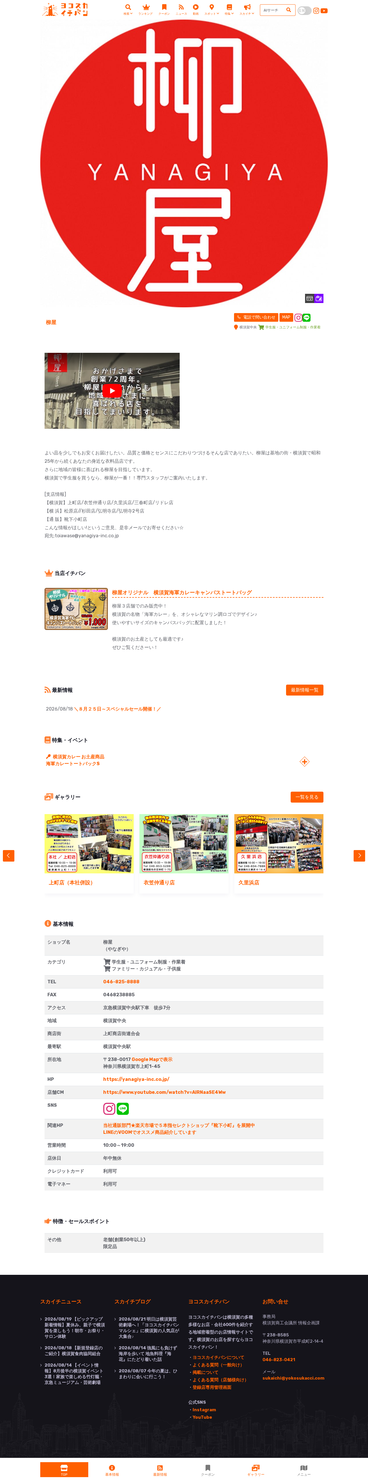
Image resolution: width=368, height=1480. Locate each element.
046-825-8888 (121, 981)
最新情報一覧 (305, 690)
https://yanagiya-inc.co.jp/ (136, 1079)
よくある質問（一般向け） (218, 1364)
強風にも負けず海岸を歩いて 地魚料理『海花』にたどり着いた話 (148, 1353)
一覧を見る (307, 797)
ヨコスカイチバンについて (218, 1357)
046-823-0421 (278, 1359)
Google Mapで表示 (152, 1059)
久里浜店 (249, 882)
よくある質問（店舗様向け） (221, 1379)
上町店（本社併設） (72, 882)
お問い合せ (275, 1301)
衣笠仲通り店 (159, 882)
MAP (286, 317)
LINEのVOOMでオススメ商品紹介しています (149, 1132)
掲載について (205, 1372)
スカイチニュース (61, 1301)
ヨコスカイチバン (209, 1301)
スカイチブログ (132, 1301)
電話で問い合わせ (258, 317)
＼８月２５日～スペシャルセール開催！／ (117, 709)
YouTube (202, 1417)
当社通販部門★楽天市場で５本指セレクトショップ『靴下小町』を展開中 (179, 1125)
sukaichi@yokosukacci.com (293, 1378)
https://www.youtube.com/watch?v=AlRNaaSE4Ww (164, 1092)
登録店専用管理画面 (212, 1387)
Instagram (204, 1409)
